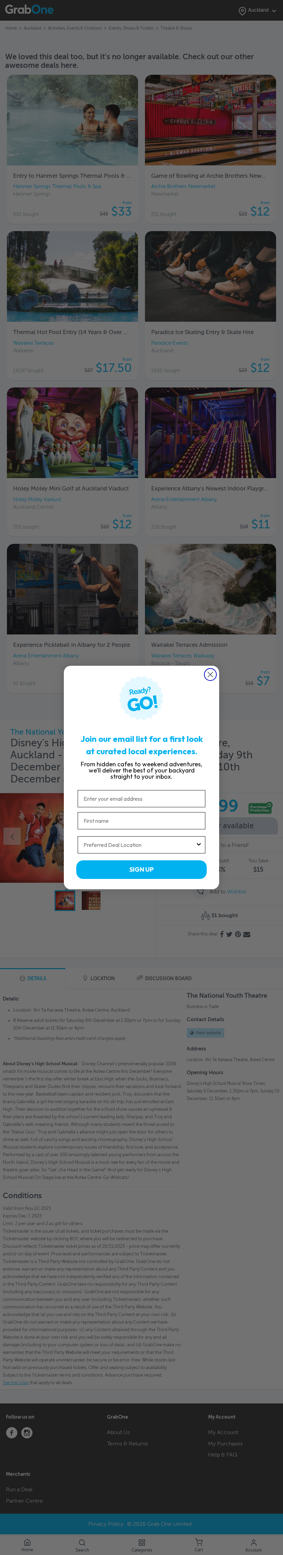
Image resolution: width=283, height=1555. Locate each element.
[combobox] (139, 845)
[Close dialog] (210, 674)
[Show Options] (198, 845)
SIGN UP (141, 869)
